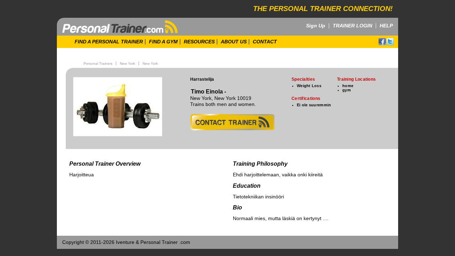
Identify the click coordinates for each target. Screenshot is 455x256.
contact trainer (232, 122)
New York (127, 63)
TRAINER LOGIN (352, 25)
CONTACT (265, 41)
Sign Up (315, 25)
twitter (390, 41)
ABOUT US (234, 41)
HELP (386, 25)
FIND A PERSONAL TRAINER (109, 41)
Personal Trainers (98, 63)
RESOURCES (199, 41)
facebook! (382, 41)
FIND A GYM (163, 41)
